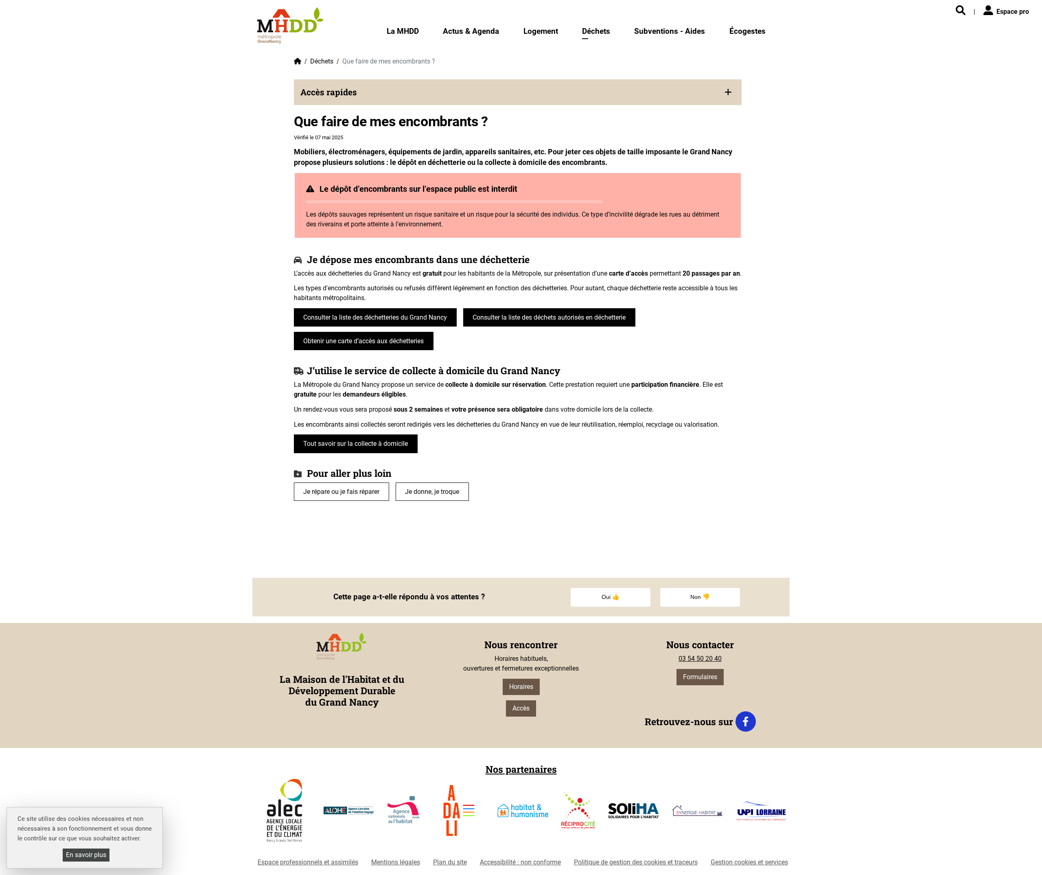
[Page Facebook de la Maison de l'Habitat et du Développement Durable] (746, 721)
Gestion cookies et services (749, 862)
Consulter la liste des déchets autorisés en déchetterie (549, 317)
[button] (517, 92)
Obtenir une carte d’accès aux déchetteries (363, 341)
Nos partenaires (521, 769)
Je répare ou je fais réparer (341, 492)
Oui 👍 (611, 597)
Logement (540, 31)
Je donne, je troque (432, 492)
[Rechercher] (960, 11)
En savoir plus (86, 855)
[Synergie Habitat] (697, 813)
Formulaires (700, 677)
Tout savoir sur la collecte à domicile (355, 443)
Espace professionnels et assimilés (308, 862)
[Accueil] (290, 25)
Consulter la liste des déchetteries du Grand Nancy (375, 317)
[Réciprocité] (578, 814)
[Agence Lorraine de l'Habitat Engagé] (348, 813)
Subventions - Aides (669, 31)
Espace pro (1012, 11)
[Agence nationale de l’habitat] (404, 814)
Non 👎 (700, 597)
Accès (521, 708)
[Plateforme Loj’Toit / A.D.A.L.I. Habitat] (458, 813)
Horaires (521, 687)
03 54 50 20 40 (700, 658)
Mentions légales (395, 862)
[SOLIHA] (633, 814)
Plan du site (450, 862)
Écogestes (747, 31)
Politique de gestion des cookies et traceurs (636, 862)
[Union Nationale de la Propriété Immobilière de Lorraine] (761, 814)
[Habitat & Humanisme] (522, 814)
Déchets (596, 31)
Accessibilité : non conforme (520, 862)
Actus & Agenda (471, 31)
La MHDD (403, 31)
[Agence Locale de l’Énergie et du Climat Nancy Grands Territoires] (284, 814)
